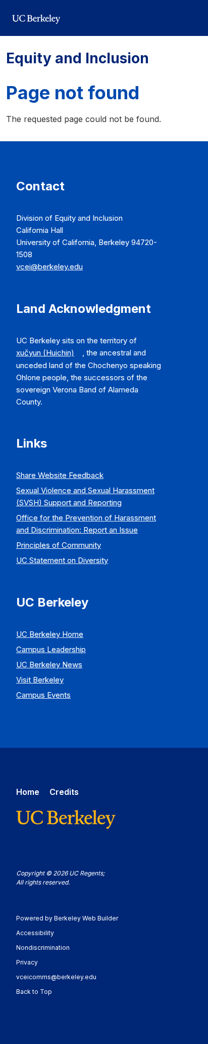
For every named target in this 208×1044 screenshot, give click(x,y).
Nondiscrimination (47, 947)
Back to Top (34, 991)
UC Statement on (62, 560)
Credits (64, 792)
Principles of (58, 545)
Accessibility (40, 933)
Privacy (31, 962)
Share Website (59, 475)
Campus (51, 649)
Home (27, 792)
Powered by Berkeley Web (67, 918)
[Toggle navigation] (190, 18)
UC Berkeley (49, 634)
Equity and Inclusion (77, 58)
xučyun (45, 352)
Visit (40, 680)
